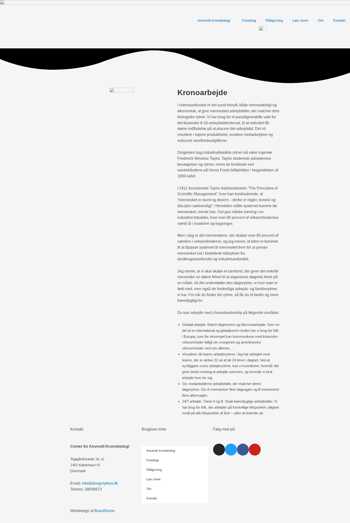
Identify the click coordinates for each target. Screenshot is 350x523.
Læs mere (300, 20)
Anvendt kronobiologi (214, 20)
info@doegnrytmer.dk (100, 483)
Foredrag (249, 20)
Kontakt (339, 20)
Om (321, 20)
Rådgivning (274, 20)
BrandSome (105, 511)
